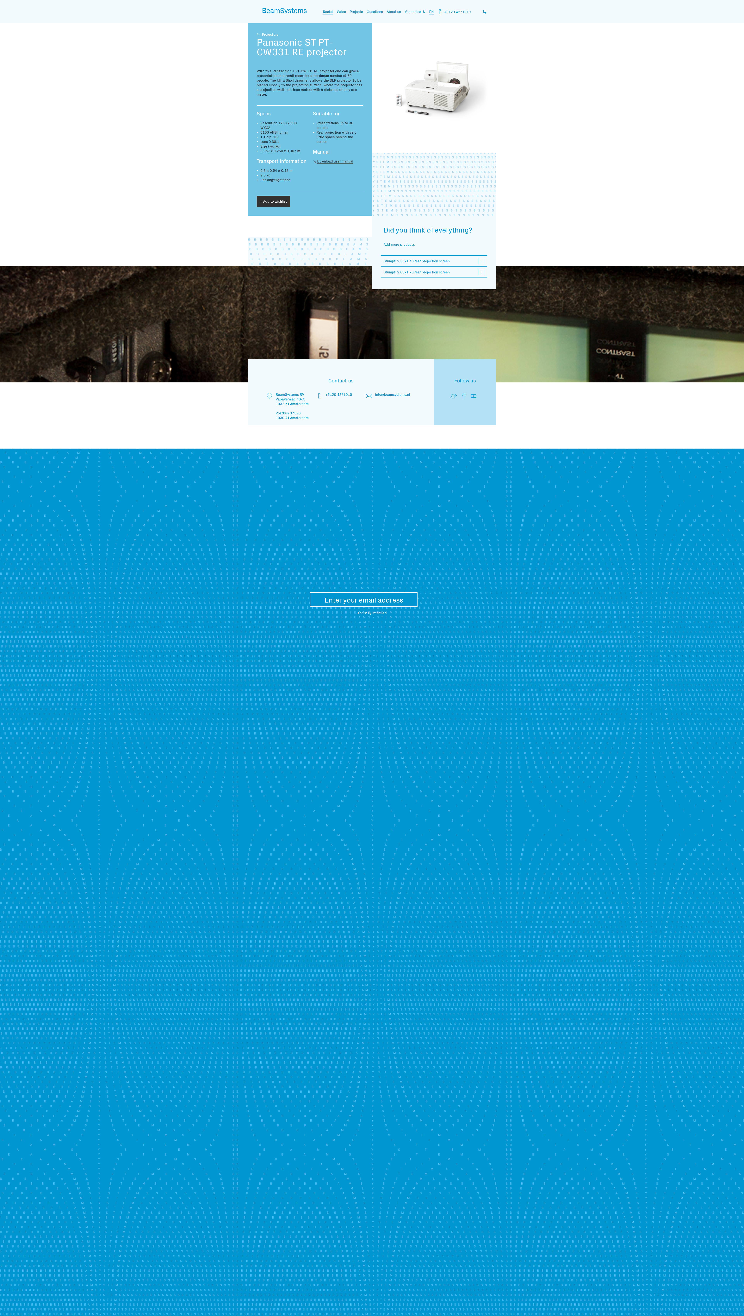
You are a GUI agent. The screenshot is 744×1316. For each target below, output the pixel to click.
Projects (356, 11)
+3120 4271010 (457, 11)
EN (431, 11)
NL (425, 11)
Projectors (270, 34)
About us (394, 11)
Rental (328, 11)
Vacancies (413, 11)
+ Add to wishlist (273, 201)
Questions (375, 11)
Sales (341, 11)
